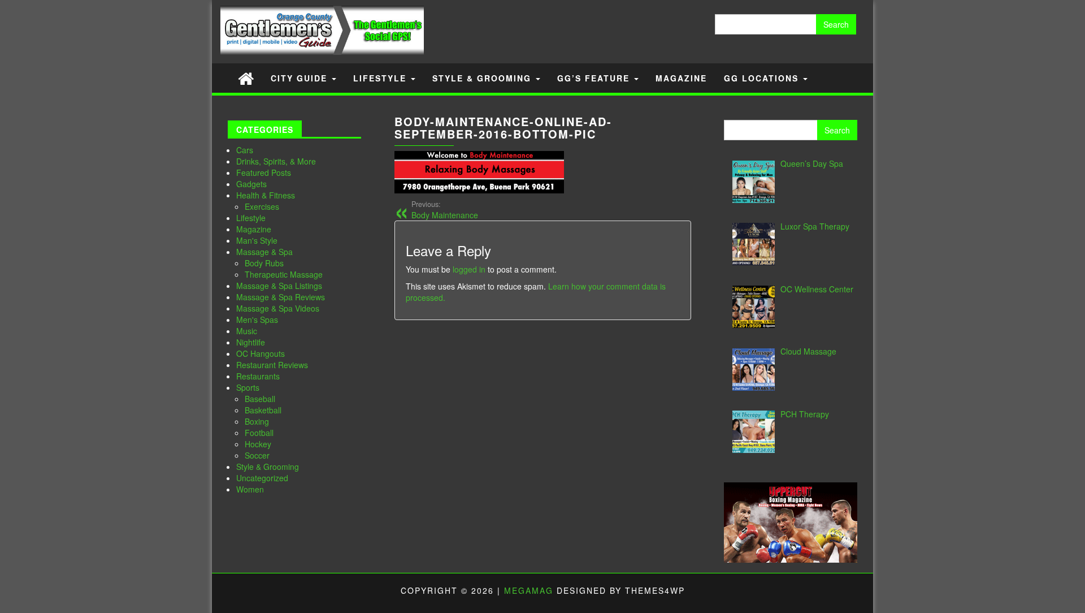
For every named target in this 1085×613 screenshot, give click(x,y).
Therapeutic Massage (284, 274)
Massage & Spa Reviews (280, 297)
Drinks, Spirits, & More (276, 161)
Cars (244, 150)
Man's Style (256, 240)
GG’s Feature (595, 78)
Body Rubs (264, 263)
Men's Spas (257, 319)
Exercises (262, 206)
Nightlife (250, 342)
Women (250, 489)
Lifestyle (381, 78)
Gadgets (251, 183)
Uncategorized (262, 478)
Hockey (258, 444)
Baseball (260, 398)
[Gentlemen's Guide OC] (246, 78)
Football (259, 432)
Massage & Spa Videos (277, 308)
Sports (247, 387)
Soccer (257, 455)
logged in (469, 269)
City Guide (301, 78)
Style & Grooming (483, 78)
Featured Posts (263, 172)
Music (246, 330)
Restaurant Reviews (272, 364)
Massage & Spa (264, 251)
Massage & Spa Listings (279, 285)
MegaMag (528, 590)
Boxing (257, 421)
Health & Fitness (265, 195)
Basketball (263, 410)
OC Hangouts (260, 353)
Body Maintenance (444, 210)
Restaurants (258, 376)
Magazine (681, 78)
